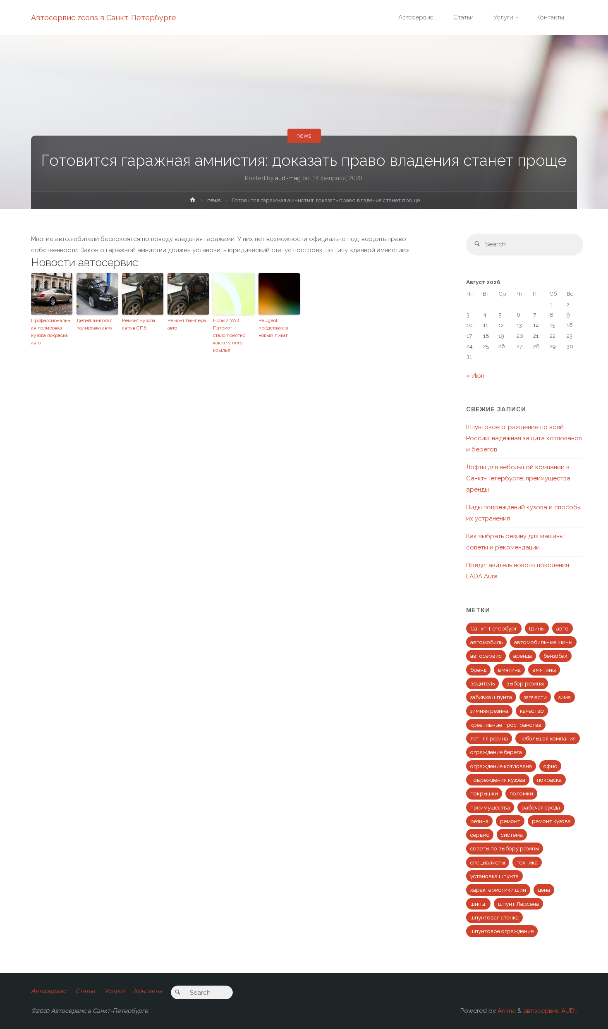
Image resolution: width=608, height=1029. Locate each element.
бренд (478, 669)
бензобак (555, 655)
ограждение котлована (501, 766)
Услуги (114, 991)
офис (550, 766)
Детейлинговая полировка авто (95, 324)
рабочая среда (541, 807)
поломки (521, 793)
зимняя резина (489, 710)
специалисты (487, 862)
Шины (537, 628)
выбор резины (525, 683)
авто (562, 628)
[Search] (477, 244)
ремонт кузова (551, 821)
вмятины (544, 669)
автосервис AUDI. (550, 1011)
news (304, 135)
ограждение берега (496, 752)
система (512, 834)
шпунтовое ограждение (502, 931)
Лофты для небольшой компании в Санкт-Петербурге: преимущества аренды (518, 478)
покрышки (484, 793)
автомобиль (486, 642)
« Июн (475, 376)
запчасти (535, 697)
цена (544, 889)
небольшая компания (547, 738)
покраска (549, 779)
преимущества (490, 807)
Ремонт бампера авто (187, 324)
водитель (482, 683)
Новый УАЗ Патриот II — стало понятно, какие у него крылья (230, 335)
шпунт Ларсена (518, 903)
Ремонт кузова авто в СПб (138, 324)
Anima (506, 1011)
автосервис (486, 655)
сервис (479, 834)
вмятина (509, 669)
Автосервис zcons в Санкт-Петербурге (103, 17)
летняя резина (489, 738)
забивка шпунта (491, 697)
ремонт (510, 821)
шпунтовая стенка (494, 917)
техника (527, 862)
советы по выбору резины (504, 848)
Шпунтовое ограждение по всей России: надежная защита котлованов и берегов (524, 438)
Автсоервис (48, 991)
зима (564, 697)
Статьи (85, 991)
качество (532, 710)
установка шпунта (494, 876)
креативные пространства (505, 724)
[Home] (192, 201)
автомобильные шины (543, 642)
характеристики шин (498, 889)
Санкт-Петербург (493, 628)
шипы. (478, 903)
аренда (522, 655)
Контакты (148, 991)
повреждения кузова (497, 779)
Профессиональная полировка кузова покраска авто (50, 332)
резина (479, 821)
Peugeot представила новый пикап (274, 328)
